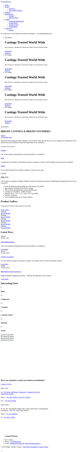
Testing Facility (13, 25)
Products (7, 12)
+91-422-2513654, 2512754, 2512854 (18, 397)
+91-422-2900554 (12, 414)
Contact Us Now (6, 384)
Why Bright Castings (15, 10)
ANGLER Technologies (30, 447)
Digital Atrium (43, 447)
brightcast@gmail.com (17, 443)
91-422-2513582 (9, 417)
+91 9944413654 (15, 441)
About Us (12, 9)
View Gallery (5, 210)
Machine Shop (13, 17)
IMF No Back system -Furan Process (11, 271)
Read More (8, 51)
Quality (7, 19)
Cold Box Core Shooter (7, 257)
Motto (2, 158)
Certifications (13, 27)
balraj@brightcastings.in (32, 443)
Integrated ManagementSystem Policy (16, 22)
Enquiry (11, 30)
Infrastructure (9, 14)
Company (3, 150)
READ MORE (5, 213)
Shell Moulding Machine (8, 242)
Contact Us (8, 28)
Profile (7, 7)
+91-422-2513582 (10, 401)
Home (7, 5)
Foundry (11, 16)
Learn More (4, 249)
